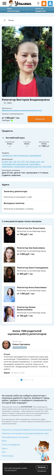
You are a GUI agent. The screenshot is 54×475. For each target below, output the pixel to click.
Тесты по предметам (11, 444)
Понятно (42, 467)
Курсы (4, 448)
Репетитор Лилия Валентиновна (26, 308)
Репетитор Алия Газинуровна (32, 267)
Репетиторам (7, 456)
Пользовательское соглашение (15, 437)
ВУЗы (4, 441)
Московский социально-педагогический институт (22, 110)
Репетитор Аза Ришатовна (31, 228)
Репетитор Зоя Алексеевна (31, 248)
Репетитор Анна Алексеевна (32, 287)
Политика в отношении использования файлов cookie (25, 433)
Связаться (40, 119)
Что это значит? (10, 470)
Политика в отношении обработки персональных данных (27, 430)
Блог (4, 452)
